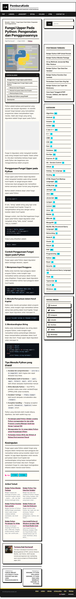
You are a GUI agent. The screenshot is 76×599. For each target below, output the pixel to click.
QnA (65, 591)
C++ (49, 134)
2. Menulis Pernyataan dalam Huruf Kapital (20, 90)
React (49, 262)
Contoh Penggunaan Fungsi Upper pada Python (19, 84)
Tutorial (23, 475)
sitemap (49, 591)
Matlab (49, 214)
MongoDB (51, 222)
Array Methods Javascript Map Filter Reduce (57, 63)
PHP (49, 250)
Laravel (50, 206)
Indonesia (70, 594)
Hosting (50, 175)
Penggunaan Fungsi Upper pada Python (19, 79)
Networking (51, 233)
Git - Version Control (54, 162)
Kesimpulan (11, 99)
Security (50, 266)
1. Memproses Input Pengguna (17, 87)
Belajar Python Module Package (57, 58)
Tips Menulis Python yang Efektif (17, 96)
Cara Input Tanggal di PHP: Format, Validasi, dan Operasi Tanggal (56, 94)
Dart (48, 146)
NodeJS (50, 237)
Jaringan (50, 190)
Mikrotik (50, 218)
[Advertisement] (22, 135)
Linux (49, 210)
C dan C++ (51, 130)
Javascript (51, 198)
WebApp (71, 591)
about (36, 591)
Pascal (49, 245)
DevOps (50, 154)
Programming (52, 254)
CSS (49, 142)
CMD (49, 138)
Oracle (49, 241)
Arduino (50, 121)
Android (50, 117)
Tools (49, 277)
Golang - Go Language (55, 171)
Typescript (51, 281)
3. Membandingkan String (16, 93)
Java (49, 194)
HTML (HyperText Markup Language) (55, 180)
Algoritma (51, 113)
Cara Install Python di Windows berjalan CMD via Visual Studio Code (31, 523)
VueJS (49, 285)
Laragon (50, 202)
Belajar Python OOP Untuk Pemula (58, 54)
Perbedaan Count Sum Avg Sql (57, 81)
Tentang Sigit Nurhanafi (23, 547)
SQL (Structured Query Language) (58, 271)
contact (43, 591)
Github (49, 167)
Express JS (51, 158)
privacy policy (58, 591)
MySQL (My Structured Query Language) (57, 228)
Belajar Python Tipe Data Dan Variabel (56, 69)
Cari (49, 23)
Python (30, 41)
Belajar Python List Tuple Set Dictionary (56, 87)
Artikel (50, 126)
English (63, 594)
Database (51, 150)
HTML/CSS (51, 185)
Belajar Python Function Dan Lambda (56, 76)
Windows (50, 289)
